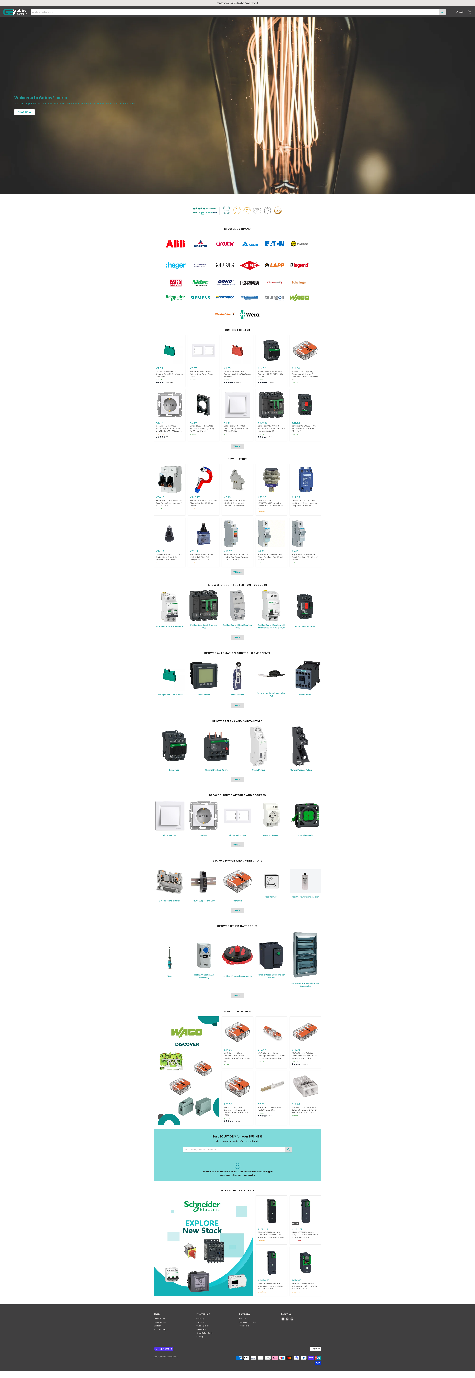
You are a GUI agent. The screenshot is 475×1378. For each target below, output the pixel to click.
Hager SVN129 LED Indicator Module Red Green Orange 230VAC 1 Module (237, 557)
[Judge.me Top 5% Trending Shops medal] (268, 210)
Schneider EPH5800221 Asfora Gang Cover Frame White (202, 374)
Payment (200, 1322)
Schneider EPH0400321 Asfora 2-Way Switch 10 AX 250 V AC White (236, 428)
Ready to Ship (159, 1319)
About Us (242, 1319)
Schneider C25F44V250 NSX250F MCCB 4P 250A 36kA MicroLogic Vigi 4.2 (271, 428)
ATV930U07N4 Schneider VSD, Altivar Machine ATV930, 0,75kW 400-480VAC (305, 1286)
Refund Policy (201, 1329)
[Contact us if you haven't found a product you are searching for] (237, 1169)
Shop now (24, 112)
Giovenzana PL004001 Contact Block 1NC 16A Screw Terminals (237, 374)
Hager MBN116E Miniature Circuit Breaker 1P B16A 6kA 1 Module (305, 557)
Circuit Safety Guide (204, 1333)
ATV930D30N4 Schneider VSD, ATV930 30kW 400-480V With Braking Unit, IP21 (305, 1234)
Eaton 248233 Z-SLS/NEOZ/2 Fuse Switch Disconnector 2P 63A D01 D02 (169, 503)
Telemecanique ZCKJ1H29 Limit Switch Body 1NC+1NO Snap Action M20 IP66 (304, 503)
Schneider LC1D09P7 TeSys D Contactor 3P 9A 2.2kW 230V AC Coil (271, 374)
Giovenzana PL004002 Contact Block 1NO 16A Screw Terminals (169, 374)
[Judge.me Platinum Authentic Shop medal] (226, 210)
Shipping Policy (202, 1326)
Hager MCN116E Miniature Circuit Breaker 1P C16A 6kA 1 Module (271, 557)
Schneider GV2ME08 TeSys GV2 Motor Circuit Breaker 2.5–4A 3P (304, 428)
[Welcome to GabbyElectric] (237, 105)
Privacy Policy (244, 1326)
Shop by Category (161, 1329)
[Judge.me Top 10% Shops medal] (278, 210)
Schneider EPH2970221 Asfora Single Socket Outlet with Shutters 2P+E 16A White (169, 428)
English (314, 1349)
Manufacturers (160, 1322)
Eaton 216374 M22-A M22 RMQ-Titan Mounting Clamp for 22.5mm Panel (202, 428)
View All (237, 446)
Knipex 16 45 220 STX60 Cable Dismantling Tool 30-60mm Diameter (203, 503)
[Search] (442, 12)
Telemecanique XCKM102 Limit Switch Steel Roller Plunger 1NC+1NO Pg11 (201, 557)
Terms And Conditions (247, 1322)
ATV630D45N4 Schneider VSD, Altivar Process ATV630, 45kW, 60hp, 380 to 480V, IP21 (271, 1234)
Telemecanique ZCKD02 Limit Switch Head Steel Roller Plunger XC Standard (169, 557)
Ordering (200, 1319)
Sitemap (199, 1337)
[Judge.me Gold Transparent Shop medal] (237, 210)
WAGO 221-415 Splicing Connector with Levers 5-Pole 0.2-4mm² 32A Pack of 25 (305, 1055)
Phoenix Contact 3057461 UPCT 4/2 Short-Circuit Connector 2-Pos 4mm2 (235, 503)
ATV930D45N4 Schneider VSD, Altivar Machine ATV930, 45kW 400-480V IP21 (271, 1286)
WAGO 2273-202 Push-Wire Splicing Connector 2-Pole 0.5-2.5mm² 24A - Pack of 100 (305, 1110)
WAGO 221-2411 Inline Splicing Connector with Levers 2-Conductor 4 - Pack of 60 (271, 1055)
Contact (157, 1326)
